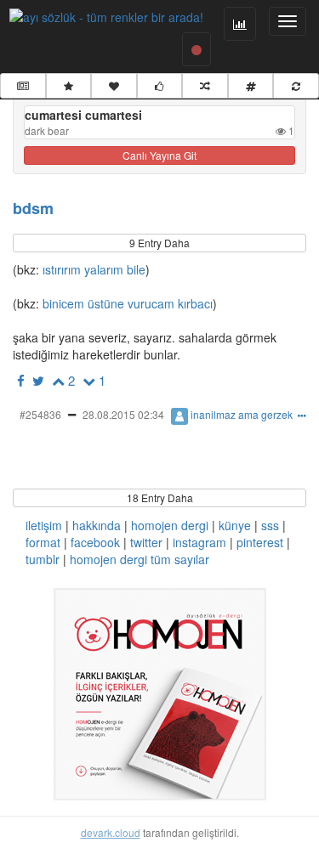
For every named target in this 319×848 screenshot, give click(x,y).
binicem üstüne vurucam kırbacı (126, 303)
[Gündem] (23, 86)
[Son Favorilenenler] (114, 86)
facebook (95, 542)
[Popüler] (69, 86)
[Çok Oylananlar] (160, 86)
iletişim (44, 525)
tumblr (43, 559)
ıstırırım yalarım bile (92, 269)
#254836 (40, 414)
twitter (146, 542)
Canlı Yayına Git (159, 155)
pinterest (259, 542)
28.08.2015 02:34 (123, 414)
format (43, 542)
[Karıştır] (205, 86)
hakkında (96, 525)
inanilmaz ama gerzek (242, 414)
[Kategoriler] (251, 86)
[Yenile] (296, 86)
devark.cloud (110, 832)
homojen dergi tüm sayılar (139, 559)
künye (235, 525)
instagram (199, 542)
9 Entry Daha (159, 242)
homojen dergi (169, 525)
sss (270, 525)
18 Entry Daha (160, 497)
